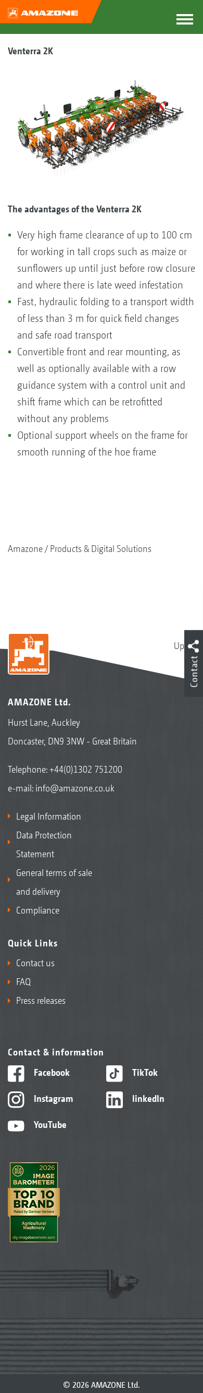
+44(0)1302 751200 (85, 768)
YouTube (49, 1123)
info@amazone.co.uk (75, 787)
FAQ (23, 981)
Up (179, 645)
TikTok (144, 1071)
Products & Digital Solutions (100, 548)
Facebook (51, 1071)
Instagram (52, 1097)
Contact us (35, 962)
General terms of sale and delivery (54, 881)
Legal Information (48, 815)
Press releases (41, 999)
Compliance (37, 909)
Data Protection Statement (44, 844)
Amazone (25, 548)
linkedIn (147, 1097)
